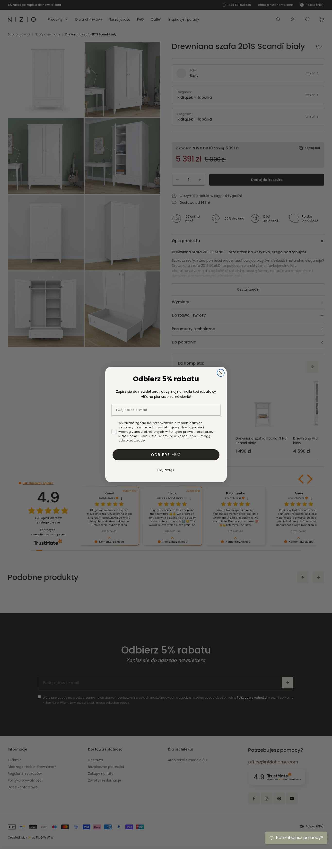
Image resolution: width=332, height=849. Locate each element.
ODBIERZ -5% (166, 454)
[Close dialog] (220, 372)
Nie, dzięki (166, 470)
